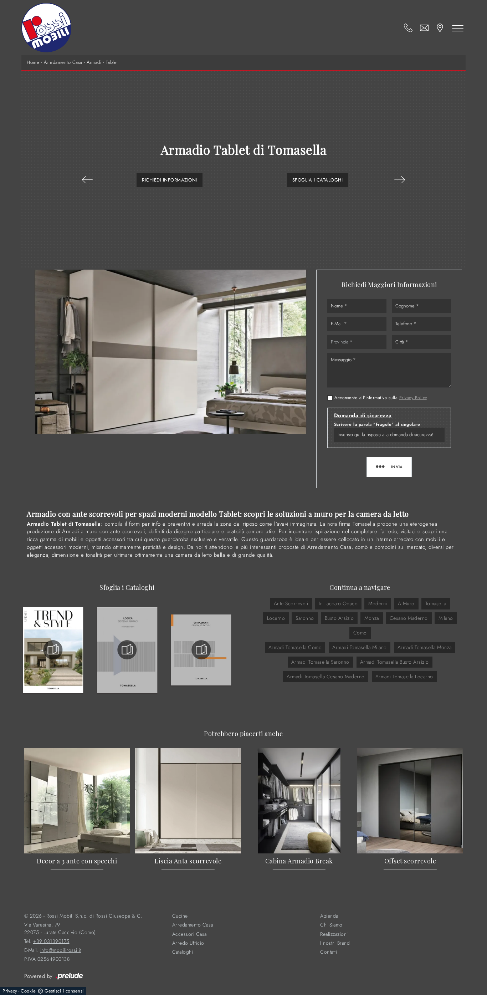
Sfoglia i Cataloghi (317, 180)
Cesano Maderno (409, 618)
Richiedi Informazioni (169, 180)
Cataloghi (182, 952)
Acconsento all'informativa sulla (380, 397)
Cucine (180, 916)
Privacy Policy (413, 397)
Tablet (112, 62)
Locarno (276, 618)
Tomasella (435, 603)
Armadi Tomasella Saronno (320, 661)
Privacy (9, 991)
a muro (406, 603)
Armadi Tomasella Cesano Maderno (326, 676)
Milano (446, 618)
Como (360, 632)
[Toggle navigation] (458, 28)
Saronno (305, 618)
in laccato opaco (338, 603)
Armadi (94, 62)
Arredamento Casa (63, 62)
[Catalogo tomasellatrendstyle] (53, 649)
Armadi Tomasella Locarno (404, 676)
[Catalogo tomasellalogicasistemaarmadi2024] (127, 649)
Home (33, 62)
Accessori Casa (189, 934)
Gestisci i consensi (64, 991)
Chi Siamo (331, 925)
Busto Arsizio (339, 618)
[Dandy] (399, 179)
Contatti (328, 952)
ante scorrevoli (291, 603)
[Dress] (87, 179)
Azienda (329, 916)
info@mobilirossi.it (61, 950)
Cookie (28, 991)
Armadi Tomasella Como (295, 647)
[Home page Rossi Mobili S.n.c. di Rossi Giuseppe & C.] (46, 27)
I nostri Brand (335, 943)
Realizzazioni (334, 934)
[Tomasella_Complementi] (201, 649)
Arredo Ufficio (188, 943)
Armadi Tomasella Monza (425, 647)
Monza (371, 618)
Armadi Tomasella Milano (359, 647)
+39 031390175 (51, 941)
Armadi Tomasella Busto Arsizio (394, 661)
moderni (377, 603)
